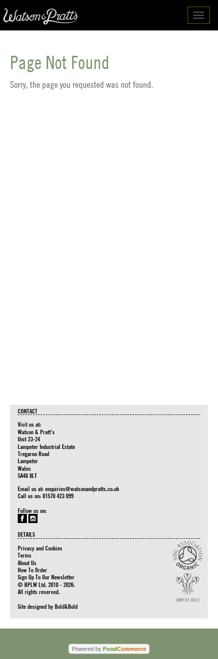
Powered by (109, 649)
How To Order (32, 570)
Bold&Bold (66, 606)
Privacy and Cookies (40, 548)
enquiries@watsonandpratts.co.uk (82, 488)
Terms (24, 555)
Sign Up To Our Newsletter (46, 577)
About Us (27, 563)
